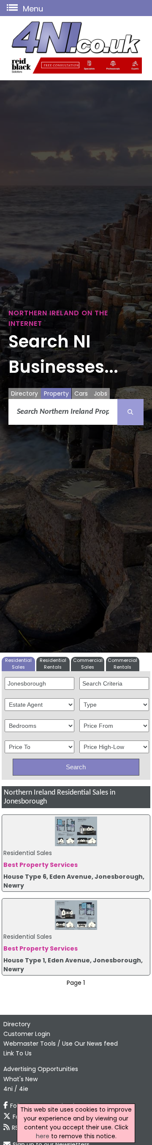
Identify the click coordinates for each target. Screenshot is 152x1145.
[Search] (130, 412)
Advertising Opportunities (40, 1069)
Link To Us (17, 1053)
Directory (24, 393)
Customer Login (26, 1034)
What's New (20, 1079)
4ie (23, 1089)
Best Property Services (40, 865)
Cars (81, 393)
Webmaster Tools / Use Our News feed (60, 1043)
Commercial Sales (88, 663)
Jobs (100, 393)
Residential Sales (18, 663)
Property (56, 393)
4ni (8, 1089)
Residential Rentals (53, 663)
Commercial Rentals (122, 663)
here (42, 1136)
